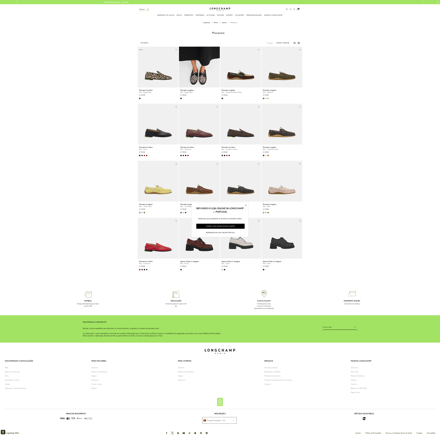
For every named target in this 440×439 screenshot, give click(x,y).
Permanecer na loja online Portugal (220, 232)
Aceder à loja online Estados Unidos (220, 226)
